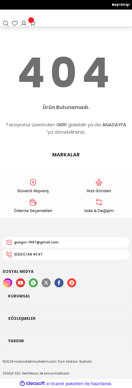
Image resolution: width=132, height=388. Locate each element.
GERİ (61, 124)
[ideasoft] (32, 383)
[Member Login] (24, 23)
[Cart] (32, 23)
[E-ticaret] (65, 383)
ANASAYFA (114, 124)
